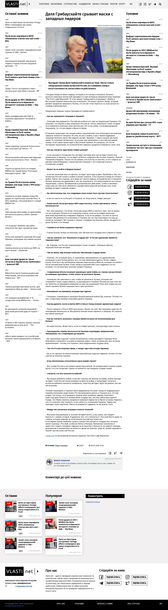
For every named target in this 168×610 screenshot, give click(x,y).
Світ (6, 20)
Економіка (56, 4)
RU (131, 4)
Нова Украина (61, 445)
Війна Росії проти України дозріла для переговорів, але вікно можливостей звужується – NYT (22, 275)
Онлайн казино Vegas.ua (14, 606)
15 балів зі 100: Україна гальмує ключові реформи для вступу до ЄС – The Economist (22, 325)
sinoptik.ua (146, 177)
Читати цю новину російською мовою (109, 25)
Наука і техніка (100, 4)
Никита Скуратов (61, 460)
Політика (44, 4)
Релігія (113, 4)
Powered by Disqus (93, 502)
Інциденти (85, 4)
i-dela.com (49, 436)
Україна (8, 245)
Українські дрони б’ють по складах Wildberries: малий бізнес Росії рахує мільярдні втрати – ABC (21, 171)
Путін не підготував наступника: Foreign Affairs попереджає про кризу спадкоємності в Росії (23, 24)
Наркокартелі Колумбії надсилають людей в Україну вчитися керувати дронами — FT (20, 63)
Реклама (79, 603)
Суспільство (70, 4)
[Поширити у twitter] (115, 453)
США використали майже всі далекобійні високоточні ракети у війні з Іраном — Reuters (23, 214)
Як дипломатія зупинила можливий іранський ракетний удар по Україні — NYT (22, 311)
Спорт (122, 4)
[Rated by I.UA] (10, 586)
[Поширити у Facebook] (110, 453)
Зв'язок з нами (105, 603)
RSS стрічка (134, 603)
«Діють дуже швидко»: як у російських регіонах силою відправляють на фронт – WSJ (23, 338)
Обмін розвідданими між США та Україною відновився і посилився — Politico (21, 118)
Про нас (61, 603)
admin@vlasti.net (24, 583)
